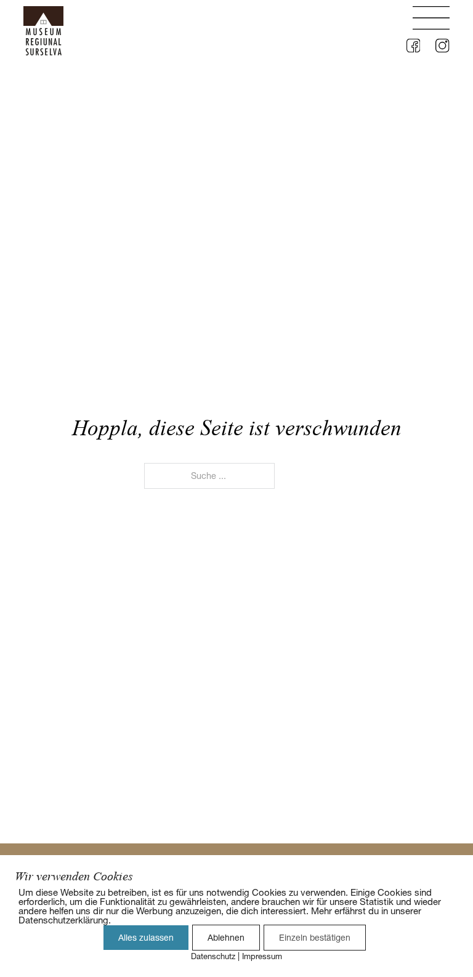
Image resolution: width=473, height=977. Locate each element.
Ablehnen (226, 937)
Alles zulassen (146, 937)
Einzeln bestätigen (314, 937)
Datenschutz (213, 956)
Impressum (262, 956)
